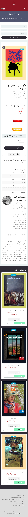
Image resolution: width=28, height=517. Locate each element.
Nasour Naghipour (17, 513)
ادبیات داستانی (14, 18)
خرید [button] (7, 376)
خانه (25, 18)
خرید (7, 323)
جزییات (19, 323)
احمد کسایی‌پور (18, 160)
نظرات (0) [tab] (12, 235)
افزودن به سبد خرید (14, 148)
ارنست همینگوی (10, 160)
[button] (3, 47)
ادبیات (20, 18)
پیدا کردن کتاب (13, 37)
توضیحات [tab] (20, 235)
